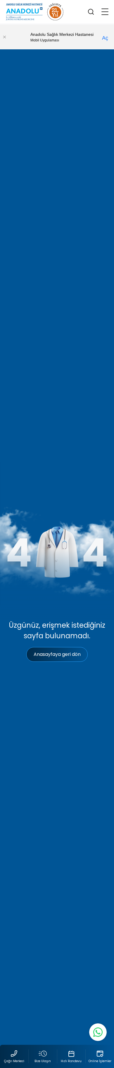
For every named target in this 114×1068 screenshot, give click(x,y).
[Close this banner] (4, 37)
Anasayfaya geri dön (57, 654)
